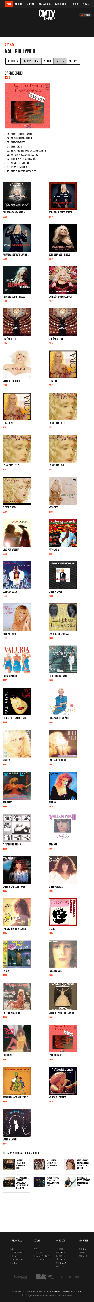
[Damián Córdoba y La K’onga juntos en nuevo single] (39, 1182)
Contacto (60, 1266)
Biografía (13, 61)
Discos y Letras (31, 61)
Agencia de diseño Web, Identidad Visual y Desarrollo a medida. (50, 1295)
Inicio (9, 3)
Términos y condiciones (62, 1291)
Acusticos (38, 1252)
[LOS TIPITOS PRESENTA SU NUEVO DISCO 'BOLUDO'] (9, 1164)
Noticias (30, 3)
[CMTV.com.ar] (47, 15)
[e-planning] (70, 1277)
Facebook (60, 1256)
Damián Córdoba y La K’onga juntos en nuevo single (53, 1181)
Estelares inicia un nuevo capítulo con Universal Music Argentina (22, 1182)
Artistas (19, 3)
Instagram (60, 1252)
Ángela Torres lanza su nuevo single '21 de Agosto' (83, 1164)
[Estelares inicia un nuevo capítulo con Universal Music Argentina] (9, 1182)
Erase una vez (40, 1259)
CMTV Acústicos (62, 3)
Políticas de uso (76, 1291)
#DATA (75, 3)
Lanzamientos (44, 3)
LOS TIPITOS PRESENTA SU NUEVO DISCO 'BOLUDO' (20, 1164)
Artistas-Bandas (18, 1252)
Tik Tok (63, 1259)
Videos (47, 61)
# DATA (36, 1249)
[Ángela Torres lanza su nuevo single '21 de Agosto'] (70, 1164)
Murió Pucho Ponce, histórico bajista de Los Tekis (83, 1181)
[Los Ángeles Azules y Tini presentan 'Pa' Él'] (39, 1164)
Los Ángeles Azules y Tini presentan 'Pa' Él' (52, 1164)
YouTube (59, 1249)
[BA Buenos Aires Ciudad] (44, 1277)
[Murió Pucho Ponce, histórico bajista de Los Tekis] (70, 1182)
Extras (85, 3)
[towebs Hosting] (21, 1277)
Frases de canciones (42, 1256)
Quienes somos (62, 1262)
